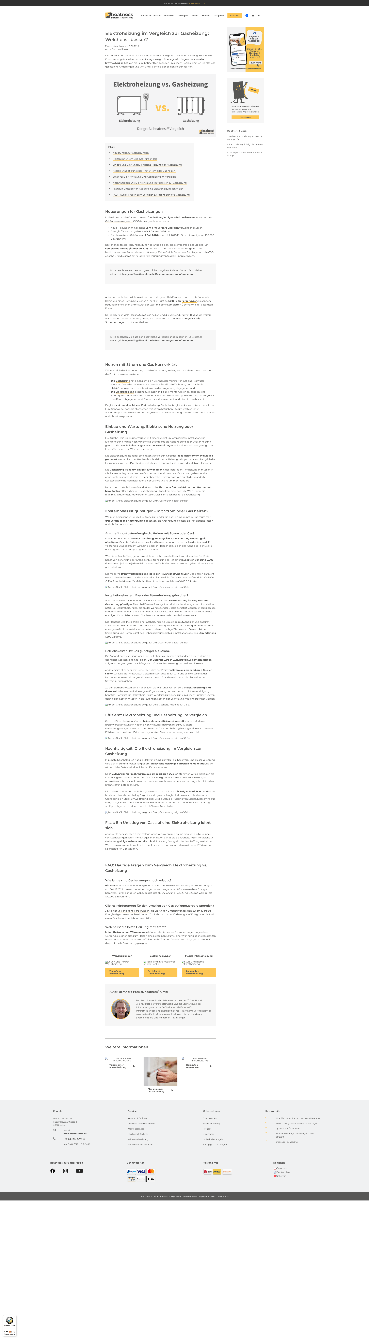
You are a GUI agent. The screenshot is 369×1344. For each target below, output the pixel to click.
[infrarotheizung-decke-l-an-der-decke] (160, 961)
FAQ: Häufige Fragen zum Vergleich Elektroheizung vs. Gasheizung (151, 194)
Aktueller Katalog (212, 1123)
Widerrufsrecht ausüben (140, 1144)
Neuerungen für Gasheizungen (131, 152)
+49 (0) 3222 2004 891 (75, 1138)
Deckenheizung (201, 441)
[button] (259, 15)
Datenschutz (223, 1196)
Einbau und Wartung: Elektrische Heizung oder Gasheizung (147, 164)
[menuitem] (281, 1168)
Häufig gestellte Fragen (215, 1144)
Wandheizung (178, 441)
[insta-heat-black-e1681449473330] (65, 1169)
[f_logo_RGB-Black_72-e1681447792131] (52, 1169)
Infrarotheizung (141, 412)
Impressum (204, 1196)
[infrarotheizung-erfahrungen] (122, 961)
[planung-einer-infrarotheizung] (160, 1058)
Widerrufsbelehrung (138, 1139)
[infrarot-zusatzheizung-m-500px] (199, 961)
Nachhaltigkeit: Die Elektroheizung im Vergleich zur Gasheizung (150, 182)
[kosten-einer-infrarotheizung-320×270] (199, 1058)
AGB (213, 1196)
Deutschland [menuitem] (283, 1172)
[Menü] (14, 1317)
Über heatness (210, 1118)
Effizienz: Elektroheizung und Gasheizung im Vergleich (144, 176)
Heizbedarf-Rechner (138, 1134)
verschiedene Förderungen (133, 910)
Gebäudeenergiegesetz (119, 221)
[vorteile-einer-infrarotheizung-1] (122, 1058)
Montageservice (136, 1129)
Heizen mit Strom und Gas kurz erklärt (135, 159)
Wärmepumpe (123, 416)
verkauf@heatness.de (75, 1133)
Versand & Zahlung (137, 1118)
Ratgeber (207, 1129)
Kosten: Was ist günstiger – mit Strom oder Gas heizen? (144, 170)
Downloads (209, 1134)
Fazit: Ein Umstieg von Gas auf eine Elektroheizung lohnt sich (148, 188)
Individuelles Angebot (214, 1139)
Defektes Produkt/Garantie (141, 1123)
